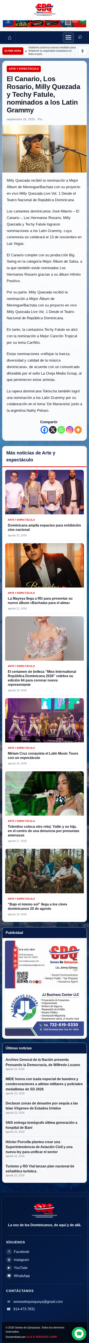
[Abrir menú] (68, 38)
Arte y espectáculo (24, 68)
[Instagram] (69, 430)
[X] (53, 430)
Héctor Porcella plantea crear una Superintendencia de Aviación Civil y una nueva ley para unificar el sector (39, 1147)
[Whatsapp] (61, 430)
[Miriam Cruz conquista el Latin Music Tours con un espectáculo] (44, 720)
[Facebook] (44, 430)
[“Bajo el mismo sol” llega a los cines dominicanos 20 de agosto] (44, 871)
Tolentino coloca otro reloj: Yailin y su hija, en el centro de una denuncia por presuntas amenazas (43, 831)
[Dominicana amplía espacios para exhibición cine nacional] (44, 492)
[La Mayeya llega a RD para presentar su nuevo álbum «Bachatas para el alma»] (44, 565)
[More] (78, 430)
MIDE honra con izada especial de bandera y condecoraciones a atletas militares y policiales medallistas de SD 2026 (44, 1084)
